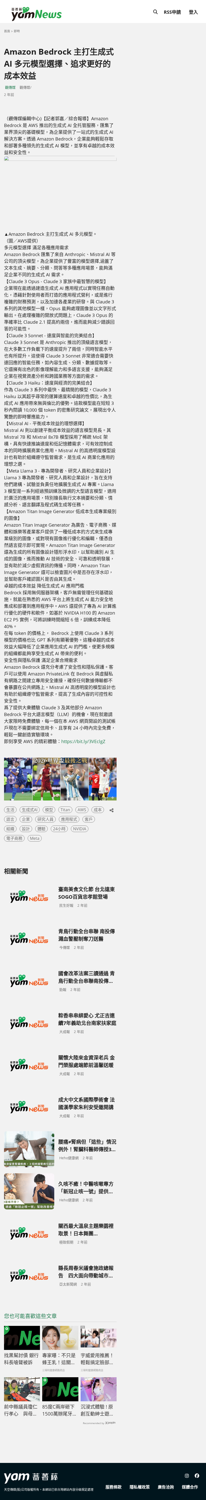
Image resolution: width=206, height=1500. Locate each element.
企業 (26, 819)
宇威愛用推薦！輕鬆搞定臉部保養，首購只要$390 (97, 1359)
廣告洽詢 (166, 1487)
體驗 (41, 829)
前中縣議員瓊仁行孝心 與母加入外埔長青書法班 (20, 1411)
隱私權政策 (140, 1487)
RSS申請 (172, 12)
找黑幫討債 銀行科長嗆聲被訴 (21, 1359)
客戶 (89, 819)
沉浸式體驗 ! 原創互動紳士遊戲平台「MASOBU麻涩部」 (98, 1411)
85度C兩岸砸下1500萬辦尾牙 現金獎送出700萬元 (58, 1411)
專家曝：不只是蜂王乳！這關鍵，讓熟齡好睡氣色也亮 (59, 1359)
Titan (65, 810)
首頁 (7, 31)
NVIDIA (79, 829)
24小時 (59, 829)
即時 (17, 31)
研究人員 (45, 819)
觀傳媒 (10, 87)
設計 (26, 829)
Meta (34, 838)
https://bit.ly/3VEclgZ (83, 741)
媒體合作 (190, 1487)
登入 (193, 12)
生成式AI (29, 810)
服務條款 (114, 1487)
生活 (10, 810)
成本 (98, 810)
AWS (82, 810)
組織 (10, 829)
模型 (49, 810)
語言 (10, 819)
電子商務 (14, 838)
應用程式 (69, 819)
